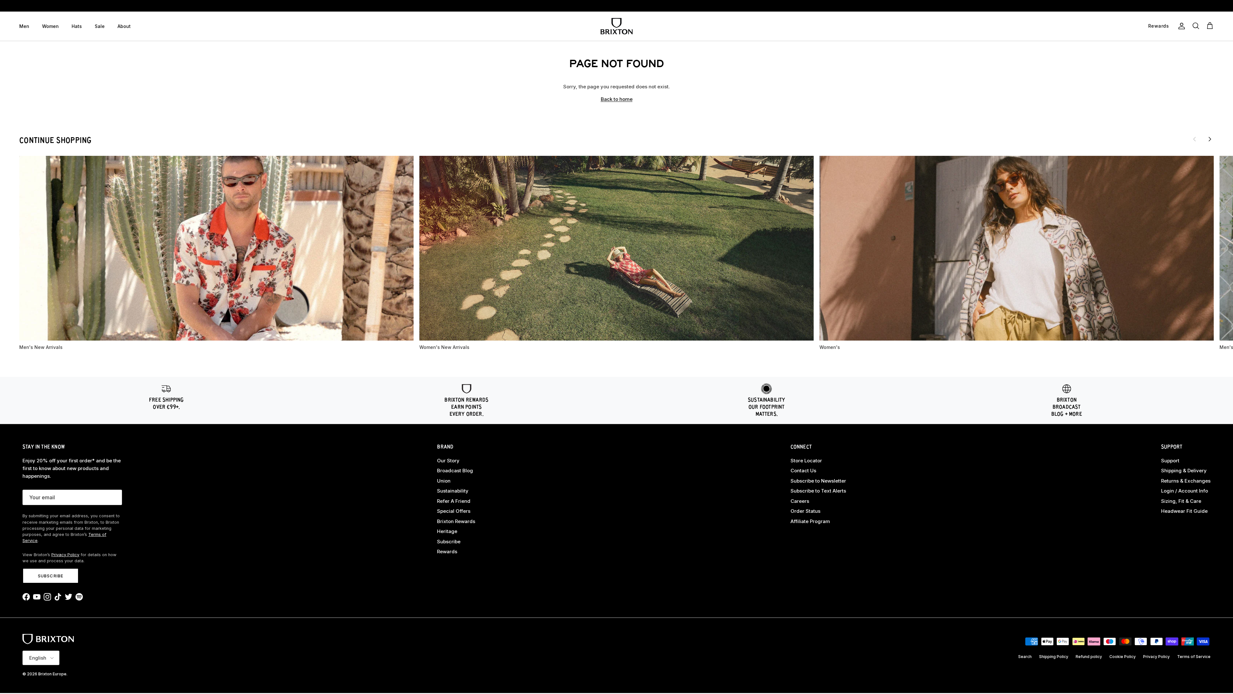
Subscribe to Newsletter (818, 481)
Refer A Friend (453, 501)
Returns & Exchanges (1186, 481)
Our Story (448, 461)
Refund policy (1089, 656)
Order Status (805, 511)
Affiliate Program (810, 521)
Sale (100, 26)
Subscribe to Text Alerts (818, 491)
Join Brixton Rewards (616, 5)
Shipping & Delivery (1184, 470)
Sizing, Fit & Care (1181, 501)
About (124, 26)
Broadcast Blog (455, 470)
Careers (800, 501)
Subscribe (50, 575)
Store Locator (806, 461)
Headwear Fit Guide (1184, 511)
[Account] (1180, 26)
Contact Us (803, 470)
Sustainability (452, 491)
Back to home (617, 99)
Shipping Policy (1053, 656)
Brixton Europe (52, 674)
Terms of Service (1194, 656)
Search (1025, 656)
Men (24, 26)
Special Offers (453, 511)
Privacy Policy (65, 554)
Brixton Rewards (456, 521)
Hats (77, 26)
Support (1170, 461)
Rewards (447, 551)
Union (443, 481)
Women (50, 26)
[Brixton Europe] (616, 26)
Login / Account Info (1184, 491)
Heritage (447, 531)
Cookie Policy (1122, 656)
